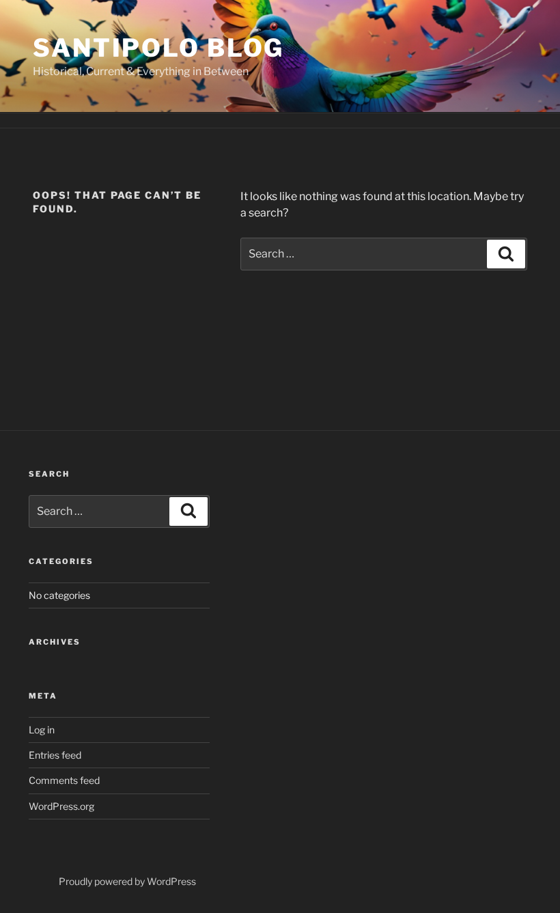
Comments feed (64, 780)
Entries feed (55, 755)
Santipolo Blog (158, 48)
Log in (42, 729)
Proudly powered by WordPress (127, 881)
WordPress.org (61, 806)
